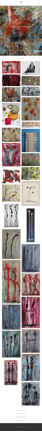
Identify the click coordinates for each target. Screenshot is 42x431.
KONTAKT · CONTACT (21, 410)
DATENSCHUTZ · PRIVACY (21, 413)
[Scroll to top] (40, 428)
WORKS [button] (21, 34)
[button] (39, 3)
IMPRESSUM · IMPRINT (21, 417)
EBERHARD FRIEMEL (21, 420)
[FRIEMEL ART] (21, 2)
